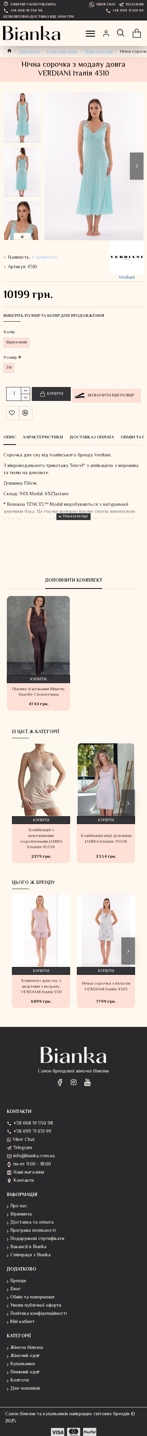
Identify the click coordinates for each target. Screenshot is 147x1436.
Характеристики (43, 438)
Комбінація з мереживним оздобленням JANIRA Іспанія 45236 (41, 839)
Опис (9, 438)
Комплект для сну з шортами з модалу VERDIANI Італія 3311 (41, 987)
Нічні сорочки (99, 52)
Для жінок (29, 52)
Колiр (9, 332)
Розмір (10, 357)
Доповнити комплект (73, 581)
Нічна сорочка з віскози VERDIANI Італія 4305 (106, 987)
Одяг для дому (62, 52)
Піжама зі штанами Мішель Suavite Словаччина (38, 692)
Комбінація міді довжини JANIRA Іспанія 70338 (106, 839)
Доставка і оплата (92, 438)
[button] (51, 166)
